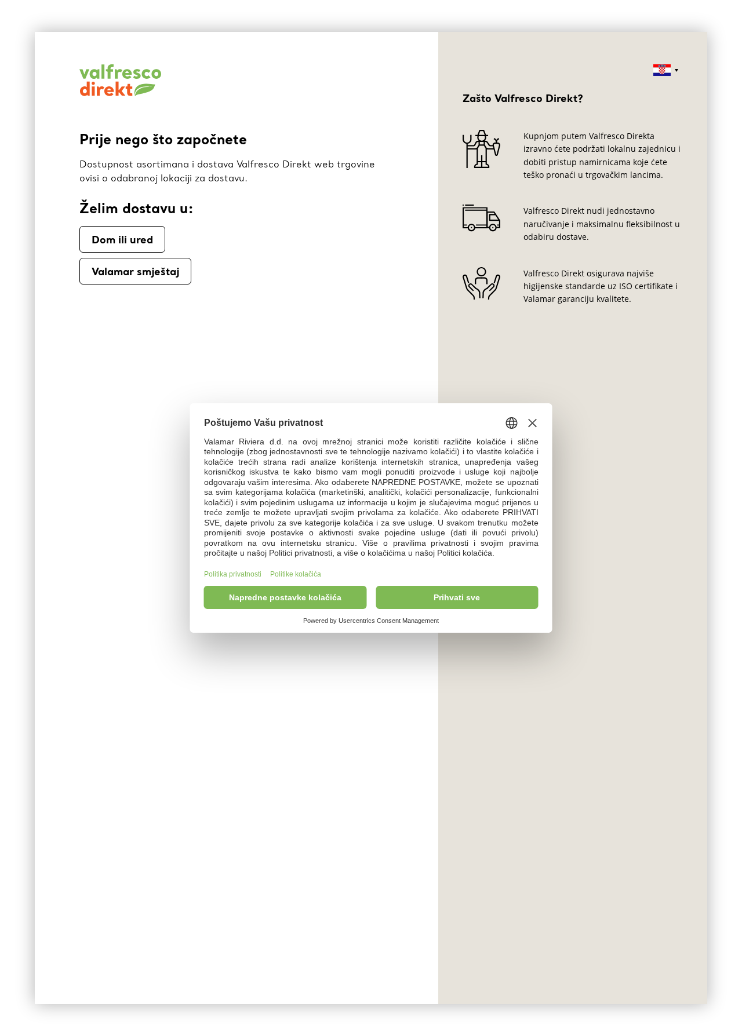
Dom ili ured (122, 239)
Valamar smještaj (135, 271)
